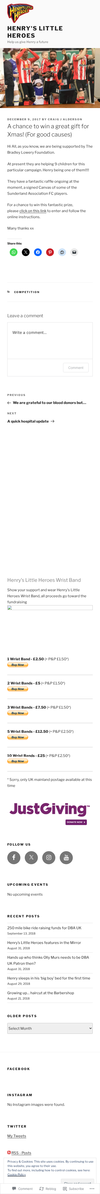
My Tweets (16, 1136)
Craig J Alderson (65, 119)
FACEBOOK (18, 1069)
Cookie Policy (17, 1174)
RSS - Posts (21, 1153)
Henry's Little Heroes (35, 32)
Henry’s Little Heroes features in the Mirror (44, 943)
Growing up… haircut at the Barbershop (40, 993)
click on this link (32, 211)
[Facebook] (13, 857)
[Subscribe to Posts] (9, 1153)
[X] (31, 857)
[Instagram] (48, 857)
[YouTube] (66, 857)
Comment (75, 368)
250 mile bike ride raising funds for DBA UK (44, 928)
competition (27, 292)
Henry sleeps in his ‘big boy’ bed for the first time (48, 978)
